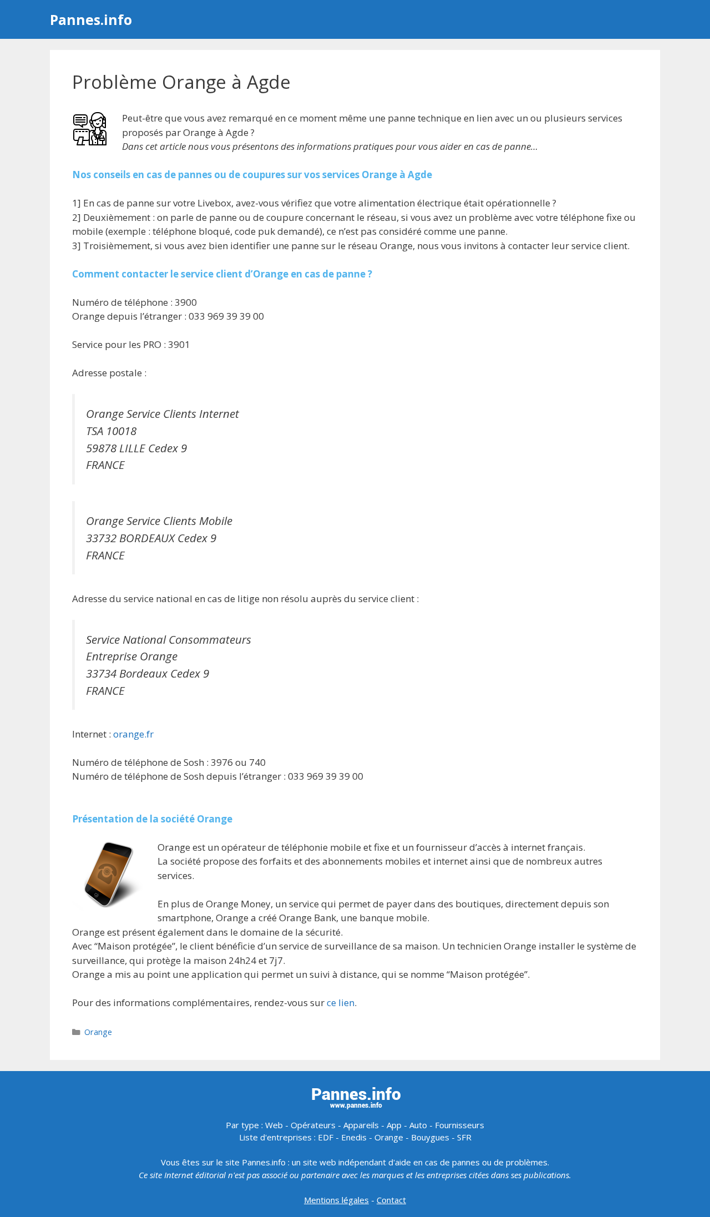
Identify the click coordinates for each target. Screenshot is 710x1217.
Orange (98, 1032)
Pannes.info (91, 19)
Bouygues (430, 1137)
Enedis (354, 1137)
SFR (464, 1137)
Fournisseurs (459, 1124)
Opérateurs (313, 1124)
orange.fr (133, 734)
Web (274, 1124)
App (394, 1124)
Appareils (361, 1124)
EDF (325, 1137)
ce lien (340, 1002)
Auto (418, 1124)
